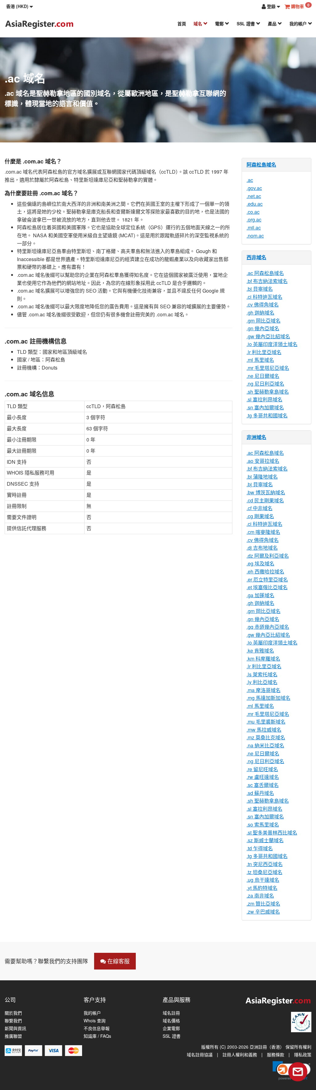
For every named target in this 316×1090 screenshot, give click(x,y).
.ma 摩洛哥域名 (264, 690)
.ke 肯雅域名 (260, 650)
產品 (273, 23)
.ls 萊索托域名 (262, 674)
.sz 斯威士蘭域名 (265, 840)
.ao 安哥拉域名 (263, 460)
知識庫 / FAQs (97, 1036)
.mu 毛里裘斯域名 (266, 721)
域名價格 (171, 1020)
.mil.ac (254, 227)
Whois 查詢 (95, 1020)
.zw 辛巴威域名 (263, 911)
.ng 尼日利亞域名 (265, 383)
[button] (19, 6)
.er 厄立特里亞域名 (267, 579)
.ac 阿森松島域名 (265, 273)
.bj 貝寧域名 (260, 288)
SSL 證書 (246, 23)
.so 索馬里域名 (263, 824)
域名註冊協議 (200, 1054)
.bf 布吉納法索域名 (267, 281)
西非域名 (256, 257)
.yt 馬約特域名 (262, 887)
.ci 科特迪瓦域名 (264, 296)
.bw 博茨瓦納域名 (266, 492)
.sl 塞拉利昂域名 (264, 399)
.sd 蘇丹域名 (260, 792)
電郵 (220, 23)
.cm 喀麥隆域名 (263, 531)
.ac (250, 180)
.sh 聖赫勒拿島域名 (268, 391)
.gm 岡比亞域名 (264, 320)
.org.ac (254, 219)
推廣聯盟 (13, 1036)
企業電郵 (171, 1028)
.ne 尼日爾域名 (263, 375)
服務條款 (275, 1054)
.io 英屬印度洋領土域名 (272, 344)
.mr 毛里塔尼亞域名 (268, 367)
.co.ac (253, 211)
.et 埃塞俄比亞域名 (267, 587)
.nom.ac (255, 235)
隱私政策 (302, 1054)
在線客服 (118, 961)
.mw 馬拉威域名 (264, 729)
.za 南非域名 (260, 895)
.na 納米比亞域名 (265, 745)
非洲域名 (256, 437)
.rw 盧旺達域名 (263, 776)
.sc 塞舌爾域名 (263, 784)
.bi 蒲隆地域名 (262, 476)
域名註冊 (171, 1013)
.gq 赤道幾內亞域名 (268, 626)
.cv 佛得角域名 (263, 304)
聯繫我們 (13, 1020)
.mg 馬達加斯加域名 (268, 697)
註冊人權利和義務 (239, 1054)
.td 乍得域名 (260, 848)
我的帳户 (298, 23)
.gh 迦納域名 (260, 312)
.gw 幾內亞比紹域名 (268, 336)
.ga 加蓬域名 (260, 595)
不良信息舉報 (97, 1028)
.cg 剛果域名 (260, 516)
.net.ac (254, 196)
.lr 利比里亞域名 (264, 352)
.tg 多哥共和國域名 (267, 415)
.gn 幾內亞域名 (263, 328)
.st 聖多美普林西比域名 (272, 832)
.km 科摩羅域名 (263, 658)
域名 (198, 23)
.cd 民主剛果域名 (265, 500)
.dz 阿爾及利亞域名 (268, 555)
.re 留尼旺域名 (262, 769)
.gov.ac (254, 188)
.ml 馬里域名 (260, 359)
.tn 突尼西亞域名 (265, 864)
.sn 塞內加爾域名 (265, 407)
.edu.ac (255, 203)
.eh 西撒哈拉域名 (265, 571)
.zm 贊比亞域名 (263, 903)
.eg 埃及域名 (260, 563)
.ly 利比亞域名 (262, 682)
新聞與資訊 (15, 1028)
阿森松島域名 (261, 164)
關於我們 (13, 1013)
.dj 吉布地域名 (262, 547)
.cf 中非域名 (259, 508)
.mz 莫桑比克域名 (266, 737)
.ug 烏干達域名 (263, 879)
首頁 (181, 23)
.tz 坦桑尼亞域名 (264, 872)
